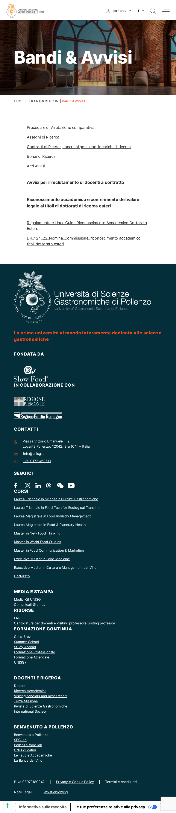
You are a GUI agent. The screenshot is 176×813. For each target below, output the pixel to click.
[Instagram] (27, 485)
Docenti (20, 685)
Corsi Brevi (22, 636)
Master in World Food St (33, 542)
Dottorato (22, 576)
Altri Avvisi (36, 166)
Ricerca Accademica (30, 691)
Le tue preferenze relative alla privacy (109, 807)
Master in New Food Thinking (37, 533)
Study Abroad (25, 647)
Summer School (26, 642)
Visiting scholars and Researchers (40, 696)
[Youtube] (70, 485)
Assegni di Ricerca (43, 137)
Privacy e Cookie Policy (75, 782)
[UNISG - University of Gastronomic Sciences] (25, 10)
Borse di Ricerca (41, 156)
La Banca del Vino (28, 760)
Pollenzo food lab (28, 745)
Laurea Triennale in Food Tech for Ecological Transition (57, 507)
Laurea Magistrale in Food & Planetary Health (50, 525)
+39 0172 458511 (37, 461)
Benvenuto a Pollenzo (31, 735)
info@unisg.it (33, 453)
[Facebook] (16, 485)
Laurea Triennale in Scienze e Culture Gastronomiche (56, 499)
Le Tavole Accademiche (33, 755)
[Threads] (49, 485)
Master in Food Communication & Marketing (49, 550)
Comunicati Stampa (29, 604)
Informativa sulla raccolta (43, 807)
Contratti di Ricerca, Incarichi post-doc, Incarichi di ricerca (79, 146)
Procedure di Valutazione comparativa (60, 127)
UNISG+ (20, 662)
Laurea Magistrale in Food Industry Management (52, 516)
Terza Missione (26, 701)
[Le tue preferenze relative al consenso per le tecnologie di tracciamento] (7, 805)
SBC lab (20, 740)
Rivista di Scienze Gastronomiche (40, 706)
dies (57, 542)
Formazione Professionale (34, 652)
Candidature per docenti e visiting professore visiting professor (64, 623)
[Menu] (166, 10)
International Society (30, 711)
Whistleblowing (56, 792)
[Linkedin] (38, 485)
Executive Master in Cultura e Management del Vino (55, 567)
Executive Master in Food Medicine (42, 559)
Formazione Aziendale (31, 657)
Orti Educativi (25, 750)
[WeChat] (59, 485)
